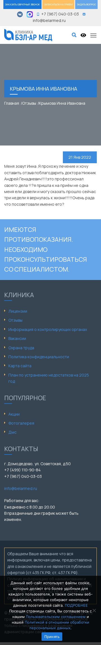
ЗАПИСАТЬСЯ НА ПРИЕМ (58, 4)
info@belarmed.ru (20, 488)
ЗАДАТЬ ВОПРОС (86, 4)
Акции (14, 414)
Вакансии (17, 338)
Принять (52, 636)
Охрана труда (21, 347)
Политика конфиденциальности (38, 356)
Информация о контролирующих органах (47, 329)
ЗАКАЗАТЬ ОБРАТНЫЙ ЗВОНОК (22, 4)
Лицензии (17, 311)
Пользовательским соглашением (56, 616)
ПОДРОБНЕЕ (76, 605)
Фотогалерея (21, 423)
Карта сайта (19, 365)
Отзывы (15, 320)
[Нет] (94, 610)
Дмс (12, 432)
